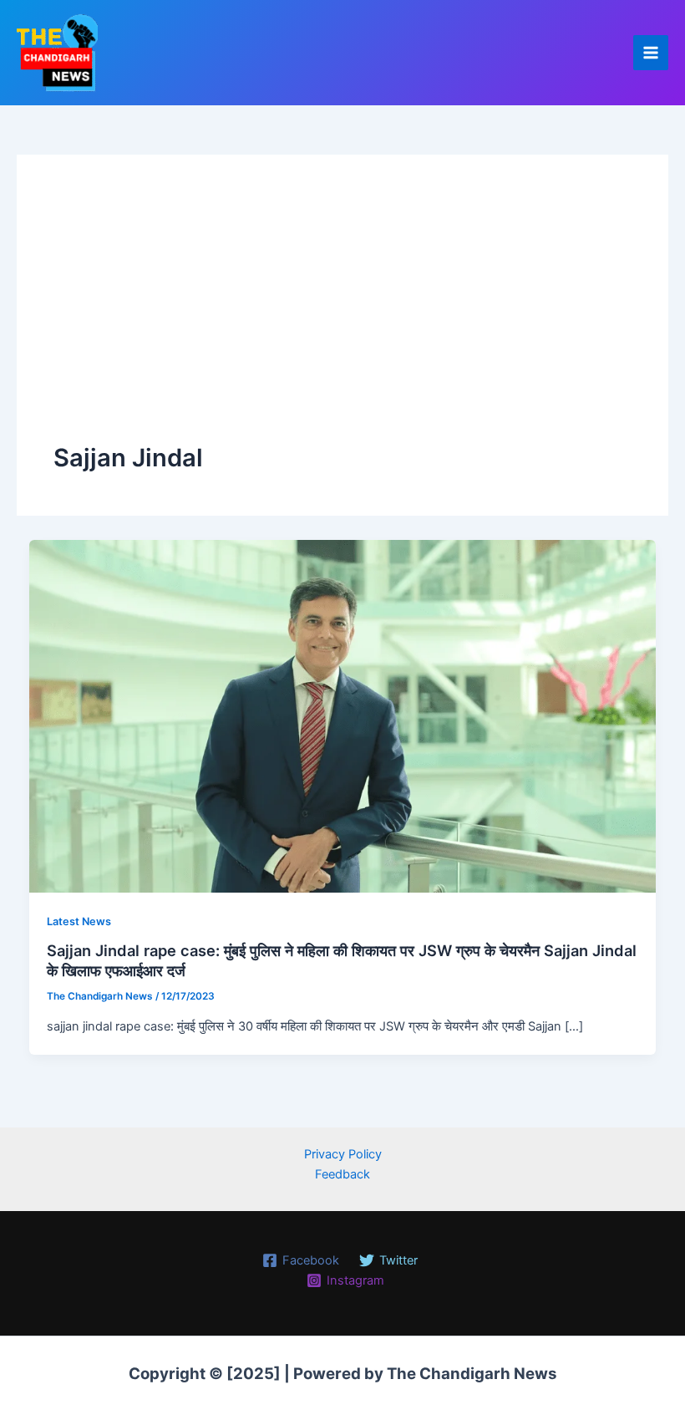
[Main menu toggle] (650, 52)
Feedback (342, 1174)
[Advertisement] (342, 316)
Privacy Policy (343, 1154)
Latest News (79, 921)
